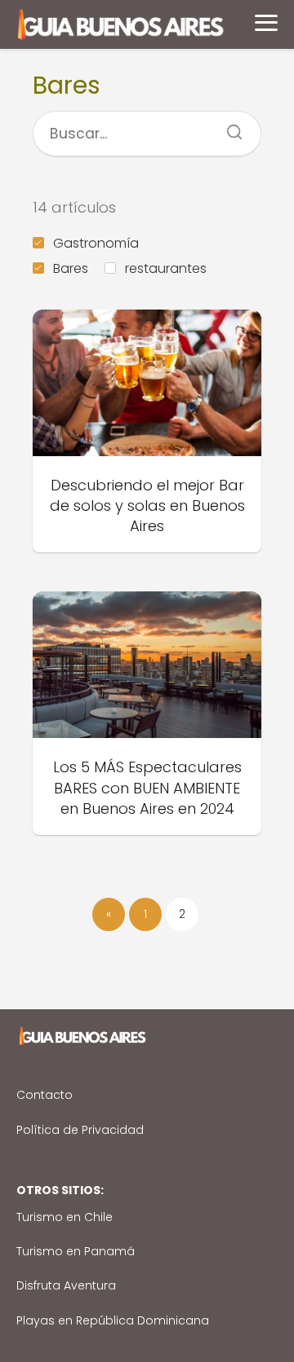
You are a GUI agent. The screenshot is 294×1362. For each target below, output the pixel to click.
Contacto (44, 1095)
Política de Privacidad (80, 1130)
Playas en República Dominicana (112, 1320)
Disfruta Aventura (66, 1285)
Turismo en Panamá (75, 1251)
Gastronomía (96, 243)
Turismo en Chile (64, 1217)
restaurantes (166, 268)
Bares (70, 268)
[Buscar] (228, 127)
